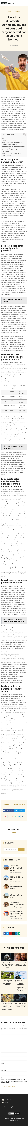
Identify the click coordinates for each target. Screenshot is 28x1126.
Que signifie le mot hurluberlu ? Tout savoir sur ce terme (20, 964)
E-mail (3, 1063)
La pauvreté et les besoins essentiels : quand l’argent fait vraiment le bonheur (14, 147)
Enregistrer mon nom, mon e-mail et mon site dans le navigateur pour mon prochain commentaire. (14, 1081)
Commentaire (5, 1034)
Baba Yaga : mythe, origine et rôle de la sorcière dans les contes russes (20, 1006)
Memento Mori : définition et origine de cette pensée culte (7, 965)
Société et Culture (14, 11)
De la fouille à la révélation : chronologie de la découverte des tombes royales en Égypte (7, 1007)
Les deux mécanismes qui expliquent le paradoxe (14, 139)
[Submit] (21, 849)
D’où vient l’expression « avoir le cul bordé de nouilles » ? (17, 886)
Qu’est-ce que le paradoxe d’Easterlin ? (14, 137)
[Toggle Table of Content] (23, 134)
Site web (3, 1070)
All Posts (14, 832)
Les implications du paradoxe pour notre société (12, 154)
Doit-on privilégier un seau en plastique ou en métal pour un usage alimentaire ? (16, 914)
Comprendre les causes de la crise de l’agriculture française (7, 982)
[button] (8, 810)
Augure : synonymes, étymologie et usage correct (16, 895)
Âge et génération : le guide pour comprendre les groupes (17, 904)
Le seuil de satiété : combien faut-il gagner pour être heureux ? (13, 143)
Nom (3, 1056)
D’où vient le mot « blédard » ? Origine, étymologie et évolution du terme (16, 868)
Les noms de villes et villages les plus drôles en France (16, 877)
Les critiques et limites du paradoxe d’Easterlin (13, 150)
